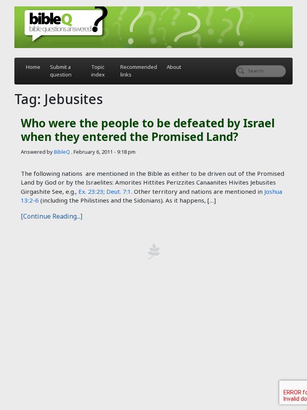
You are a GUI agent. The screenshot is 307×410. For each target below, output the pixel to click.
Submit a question (61, 70)
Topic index (98, 70)
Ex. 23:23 (91, 191)
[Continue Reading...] (51, 216)
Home (33, 66)
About (174, 66)
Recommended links (138, 70)
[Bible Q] (153, 27)
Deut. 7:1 (118, 191)
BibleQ (62, 151)
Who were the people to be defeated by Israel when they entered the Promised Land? (148, 129)
